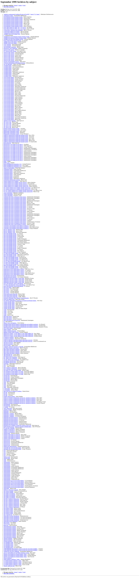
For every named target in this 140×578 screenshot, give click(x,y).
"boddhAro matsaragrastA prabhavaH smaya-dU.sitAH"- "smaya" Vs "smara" (22, 14)
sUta (5, 450)
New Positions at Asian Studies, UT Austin (14, 371)
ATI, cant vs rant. (8, 123)
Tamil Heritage (7, 466)
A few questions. (8, 44)
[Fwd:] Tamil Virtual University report (12, 40)
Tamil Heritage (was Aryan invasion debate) (14, 480)
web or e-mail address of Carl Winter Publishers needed (16, 552)
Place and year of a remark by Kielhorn (13, 391)
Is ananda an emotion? (9, 337)
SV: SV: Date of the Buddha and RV (12, 261)
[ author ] (20, 5)
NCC (5, 365)
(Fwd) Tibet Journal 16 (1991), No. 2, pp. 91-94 (15, 27)
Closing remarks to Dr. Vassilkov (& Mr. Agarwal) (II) (16, 186)
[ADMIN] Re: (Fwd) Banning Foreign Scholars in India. (17, 36)
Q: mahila (6, 407)
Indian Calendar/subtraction (10, 330)
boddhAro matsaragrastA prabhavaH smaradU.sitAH (16, 135)
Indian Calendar (7, 329)
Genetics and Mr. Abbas (9, 302)
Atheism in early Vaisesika (10, 120)
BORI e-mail (7, 162)
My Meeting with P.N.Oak (10, 361)
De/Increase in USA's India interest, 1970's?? (14, 269)
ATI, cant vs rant (7, 122)
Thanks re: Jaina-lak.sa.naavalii (11, 489)
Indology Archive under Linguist (11, 332)
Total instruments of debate (10, 526)
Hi (4, 321)
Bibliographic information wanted (11, 131)
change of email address (9, 168)
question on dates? (8, 409)
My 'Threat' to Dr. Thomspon (10, 357)
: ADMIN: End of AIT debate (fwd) (12, 34)
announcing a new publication (11, 48)
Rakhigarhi (6, 411)
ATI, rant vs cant (7, 126)
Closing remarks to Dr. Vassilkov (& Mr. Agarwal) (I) (16, 185)
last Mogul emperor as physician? (11, 348)
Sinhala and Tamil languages (10, 446)
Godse (5, 309)
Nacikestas (6, 363)
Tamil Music (7, 488)
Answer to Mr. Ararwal (9, 49)
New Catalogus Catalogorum (10, 367)
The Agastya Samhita (9, 491)
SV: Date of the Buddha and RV (11, 253)
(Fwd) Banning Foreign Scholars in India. (13, 17)
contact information (8, 193)
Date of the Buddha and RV (10, 233)
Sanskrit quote (7, 433)
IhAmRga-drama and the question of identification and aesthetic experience (21, 324)
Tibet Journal (7, 522)
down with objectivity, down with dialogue (14, 283)
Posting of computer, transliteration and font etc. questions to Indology (20, 397)
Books (5, 161)
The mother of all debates (9, 493)
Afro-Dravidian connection (10, 47)
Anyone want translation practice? (11, 61)
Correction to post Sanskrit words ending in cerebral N (16, 225)
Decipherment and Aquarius (10, 275)
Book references (7, 143)
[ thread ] (16, 5)
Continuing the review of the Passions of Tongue (15, 224)
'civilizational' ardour (8, 15)
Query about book (8, 408)
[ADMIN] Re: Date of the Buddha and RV (14, 39)
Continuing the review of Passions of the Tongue (15, 197)
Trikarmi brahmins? (8, 538)
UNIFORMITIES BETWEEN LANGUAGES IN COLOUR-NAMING (21, 548)
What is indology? (8, 558)
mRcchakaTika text (8, 354)
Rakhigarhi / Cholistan (9, 413)
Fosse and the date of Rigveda (11, 294)
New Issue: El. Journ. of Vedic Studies (13, 370)
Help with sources (8, 316)
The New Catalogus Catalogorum (11, 499)
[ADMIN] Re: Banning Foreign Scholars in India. (15, 38)
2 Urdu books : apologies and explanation (13, 30)
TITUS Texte (7, 524)
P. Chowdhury (7, 388)
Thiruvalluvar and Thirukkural (11, 521)
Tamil (5, 459)
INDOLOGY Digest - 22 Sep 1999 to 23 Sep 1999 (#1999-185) (18, 334)
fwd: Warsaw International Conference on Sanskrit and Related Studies (20, 300)
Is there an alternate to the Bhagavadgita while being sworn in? (18, 340)
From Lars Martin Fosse (9, 299)
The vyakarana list (8, 514)
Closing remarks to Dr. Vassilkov (11, 181)
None (5, 382)
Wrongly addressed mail (9, 566)
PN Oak (6, 392)
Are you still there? (8, 64)
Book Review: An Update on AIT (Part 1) (13, 144)
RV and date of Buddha (9, 428)
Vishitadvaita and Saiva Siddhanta (11, 551)
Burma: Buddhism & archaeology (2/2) (13, 166)
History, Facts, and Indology (10, 323)
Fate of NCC (7, 288)
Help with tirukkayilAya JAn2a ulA (12, 320)
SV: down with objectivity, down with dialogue (15, 284)
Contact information (8, 194)
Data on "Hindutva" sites (9, 229)
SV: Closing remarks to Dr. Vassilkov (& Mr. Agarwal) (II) (17, 187)
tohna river (6, 525)
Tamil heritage (7, 462)
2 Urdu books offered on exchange (12, 31)
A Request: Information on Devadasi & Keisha (14, 63)
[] (4, 35)
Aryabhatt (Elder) (8, 65)
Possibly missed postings (9, 396)
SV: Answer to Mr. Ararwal (10, 51)
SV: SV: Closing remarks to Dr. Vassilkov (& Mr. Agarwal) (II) (18, 190)
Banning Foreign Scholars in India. (12, 128)
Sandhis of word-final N (9, 429)
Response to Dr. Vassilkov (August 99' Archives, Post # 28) (17, 425)
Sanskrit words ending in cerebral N (12, 434)
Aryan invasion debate (9, 77)
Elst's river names (8, 287)
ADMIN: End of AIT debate (10, 42)
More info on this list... (9, 6)
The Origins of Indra (8, 508)
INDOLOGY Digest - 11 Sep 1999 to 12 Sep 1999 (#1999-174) (18, 333)
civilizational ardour (8, 169)
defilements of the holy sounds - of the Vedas (14, 278)
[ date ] (24, 5)
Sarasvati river (7, 439)
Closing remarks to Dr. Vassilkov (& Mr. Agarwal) (15, 182)
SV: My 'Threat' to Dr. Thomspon (11, 359)
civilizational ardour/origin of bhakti (12, 179)
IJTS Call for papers (8, 328)
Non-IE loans (7, 375)
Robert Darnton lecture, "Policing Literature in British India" (18, 426)
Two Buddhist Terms (8, 542)
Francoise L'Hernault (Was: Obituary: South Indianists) (16, 298)
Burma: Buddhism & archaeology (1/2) (13, 164)
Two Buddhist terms (8, 547)
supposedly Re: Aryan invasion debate (12, 447)
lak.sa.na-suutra (7, 345)
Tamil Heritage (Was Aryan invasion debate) (14, 481)
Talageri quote (7, 457)
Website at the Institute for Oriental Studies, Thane (15, 554)
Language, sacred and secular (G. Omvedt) (14, 346)
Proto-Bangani (7, 404)
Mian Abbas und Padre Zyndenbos (12, 349)
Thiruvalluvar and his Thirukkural (11, 516)
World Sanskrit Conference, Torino (12, 559)
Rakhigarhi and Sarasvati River (11, 417)
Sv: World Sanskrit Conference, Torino (13, 560)
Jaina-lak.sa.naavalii (8, 342)
